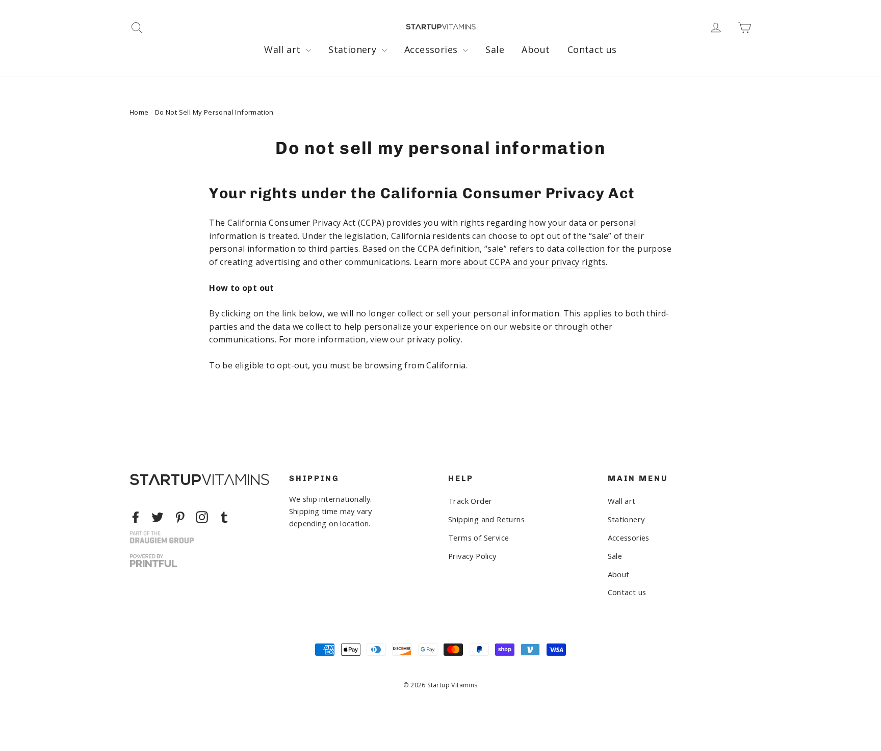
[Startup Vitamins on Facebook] (135, 517)
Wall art (283, 49)
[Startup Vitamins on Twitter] (157, 517)
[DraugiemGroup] (161, 537)
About (536, 49)
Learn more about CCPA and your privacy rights (510, 261)
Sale (494, 49)
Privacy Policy (472, 556)
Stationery (353, 49)
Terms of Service (478, 537)
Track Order (470, 501)
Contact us (592, 49)
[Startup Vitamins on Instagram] (202, 517)
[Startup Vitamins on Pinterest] (180, 517)
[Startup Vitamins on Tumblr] (224, 517)
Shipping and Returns (486, 519)
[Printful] (153, 561)
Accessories (432, 49)
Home (139, 112)
